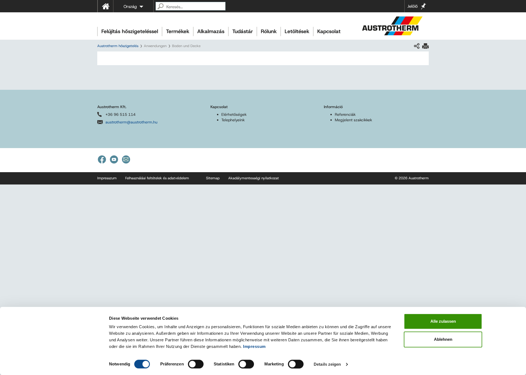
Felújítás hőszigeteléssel (129, 31)
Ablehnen (443, 339)
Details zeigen (327, 364)
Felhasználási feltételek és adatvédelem (157, 178)
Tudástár (242, 31)
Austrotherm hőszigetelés (117, 46)
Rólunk (269, 31)
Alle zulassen (443, 321)
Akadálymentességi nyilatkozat (253, 178)
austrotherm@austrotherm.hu (131, 122)
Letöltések (297, 31)
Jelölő (412, 6)
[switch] (196, 364)
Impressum (254, 346)
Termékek (177, 31)
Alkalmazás (210, 31)
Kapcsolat (329, 31)
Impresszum (107, 178)
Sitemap (213, 178)
